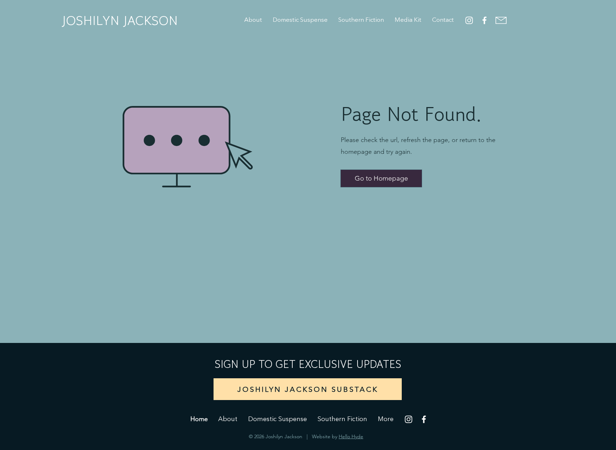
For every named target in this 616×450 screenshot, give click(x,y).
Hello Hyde (351, 436)
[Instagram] (469, 20)
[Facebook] (484, 20)
